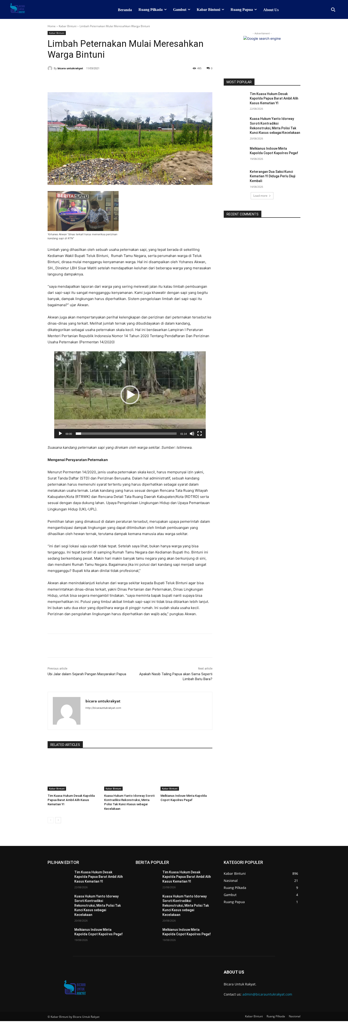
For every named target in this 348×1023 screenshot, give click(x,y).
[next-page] (58, 820)
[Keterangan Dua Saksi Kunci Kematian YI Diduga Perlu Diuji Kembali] (235, 178)
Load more (260, 196)
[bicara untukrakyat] (51, 68)
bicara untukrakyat (70, 68)
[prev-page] (51, 820)
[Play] (60, 433)
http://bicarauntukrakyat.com (103, 708)
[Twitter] (91, 80)
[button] (333, 9)
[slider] (126, 433)
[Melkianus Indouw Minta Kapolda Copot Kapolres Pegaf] (186, 772)
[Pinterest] (102, 80)
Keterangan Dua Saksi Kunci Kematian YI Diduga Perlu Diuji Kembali (272, 176)
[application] (130, 394)
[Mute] (192, 433)
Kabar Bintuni (67, 26)
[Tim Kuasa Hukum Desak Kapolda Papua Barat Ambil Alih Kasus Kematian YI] (73, 772)
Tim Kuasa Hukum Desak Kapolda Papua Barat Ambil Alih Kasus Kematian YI (71, 800)
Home (52, 26)
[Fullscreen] (199, 433)
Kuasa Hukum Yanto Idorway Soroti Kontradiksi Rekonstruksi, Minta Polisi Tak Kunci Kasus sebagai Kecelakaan (97, 905)
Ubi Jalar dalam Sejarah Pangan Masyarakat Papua (87, 674)
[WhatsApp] (113, 80)
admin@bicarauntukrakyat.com (267, 994)
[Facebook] (80, 80)
